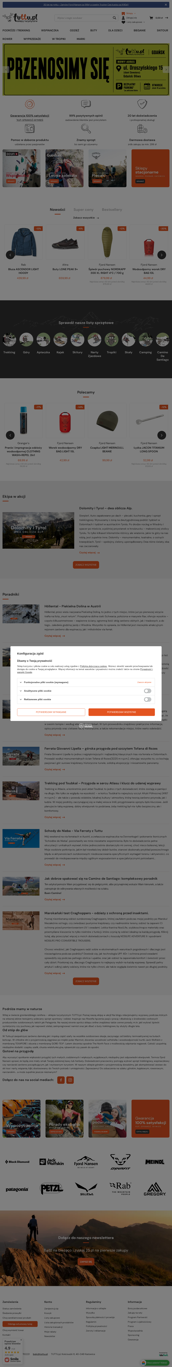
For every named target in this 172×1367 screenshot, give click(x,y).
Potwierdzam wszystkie (121, 712)
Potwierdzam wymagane (51, 712)
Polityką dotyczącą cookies (93, 666)
